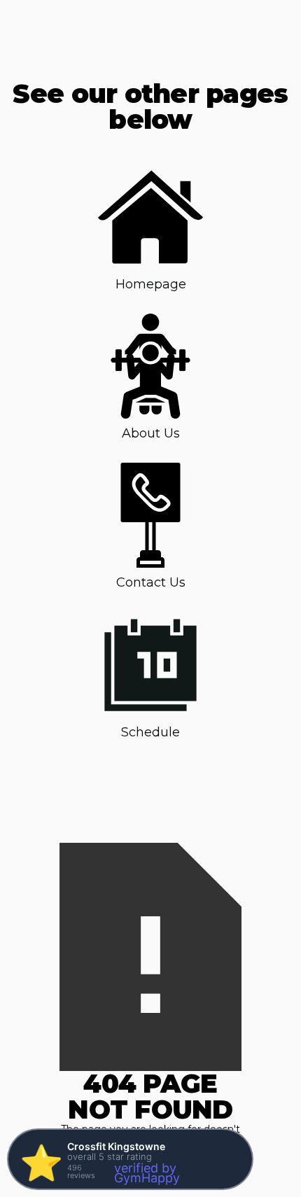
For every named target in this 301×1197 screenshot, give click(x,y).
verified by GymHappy (147, 1173)
